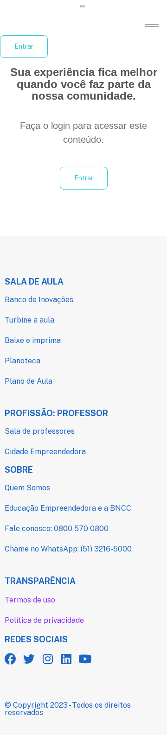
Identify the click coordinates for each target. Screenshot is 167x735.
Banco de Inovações (39, 299)
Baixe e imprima (33, 340)
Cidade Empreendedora (45, 451)
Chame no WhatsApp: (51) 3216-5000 (68, 549)
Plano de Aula (28, 381)
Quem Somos (27, 487)
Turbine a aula (29, 320)
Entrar (23, 46)
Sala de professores (40, 431)
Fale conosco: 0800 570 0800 (57, 528)
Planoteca (22, 360)
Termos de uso (30, 600)
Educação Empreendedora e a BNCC (68, 508)
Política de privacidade (44, 620)
